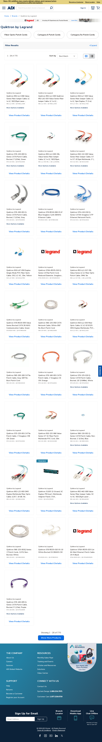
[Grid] (86, 56)
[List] (92, 56)
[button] (100, 371)
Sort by (52, 56)
